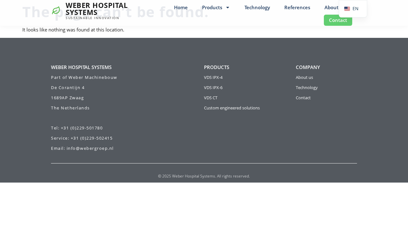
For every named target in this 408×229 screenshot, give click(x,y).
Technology (257, 7)
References (297, 7)
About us (334, 7)
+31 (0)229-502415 (92, 138)
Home (181, 7)
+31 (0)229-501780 (82, 128)
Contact (338, 20)
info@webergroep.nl (90, 148)
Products (212, 7)
